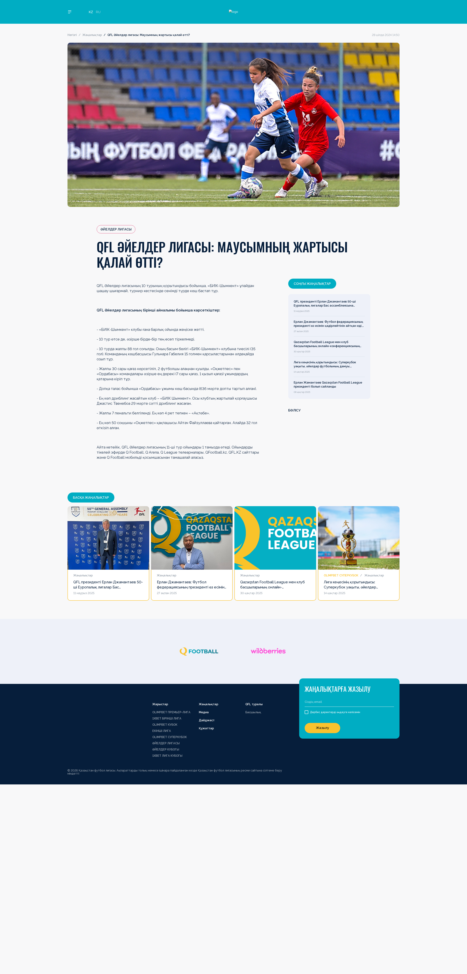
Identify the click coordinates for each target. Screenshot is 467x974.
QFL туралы (254, 704)
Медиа (204, 712)
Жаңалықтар (92, 35)
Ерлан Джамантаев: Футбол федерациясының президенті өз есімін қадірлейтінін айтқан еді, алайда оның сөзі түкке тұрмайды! (328, 324)
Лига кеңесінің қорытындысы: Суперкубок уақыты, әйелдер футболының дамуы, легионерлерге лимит (325, 365)
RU (98, 12)
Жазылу (322, 728)
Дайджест (207, 720)
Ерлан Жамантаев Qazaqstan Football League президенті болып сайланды (328, 384)
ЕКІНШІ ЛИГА (161, 731)
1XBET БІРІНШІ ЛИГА (166, 718)
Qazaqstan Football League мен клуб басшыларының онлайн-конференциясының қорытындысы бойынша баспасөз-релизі (327, 344)
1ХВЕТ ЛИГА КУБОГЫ (167, 755)
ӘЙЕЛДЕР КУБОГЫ (165, 749)
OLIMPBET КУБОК (164, 724)
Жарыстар (160, 704)
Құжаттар (206, 728)
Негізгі (72, 35)
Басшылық (253, 712)
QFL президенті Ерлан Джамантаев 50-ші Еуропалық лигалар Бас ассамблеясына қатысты (325, 304)
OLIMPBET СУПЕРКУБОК (169, 737)
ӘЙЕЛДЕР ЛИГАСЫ (166, 743)
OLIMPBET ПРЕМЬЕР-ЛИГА (171, 712)
